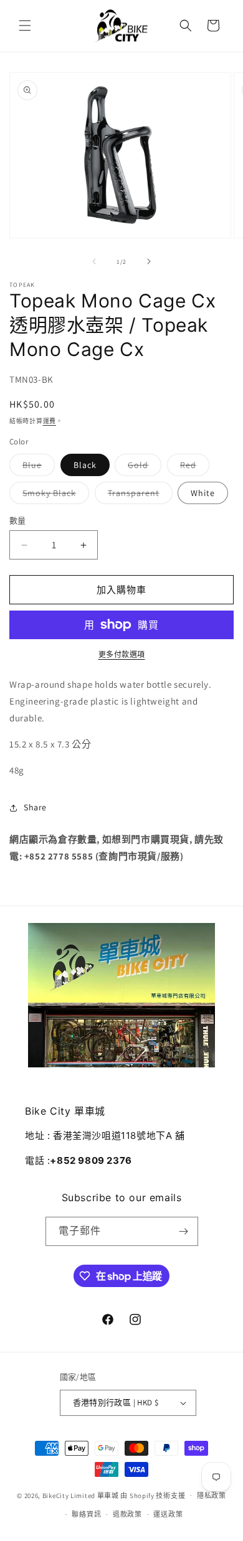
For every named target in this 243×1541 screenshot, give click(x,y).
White (203, 493)
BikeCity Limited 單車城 (80, 1495)
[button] (25, 25)
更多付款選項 (121, 654)
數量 (17, 520)
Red (192, 467)
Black (85, 465)
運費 (49, 421)
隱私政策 (211, 1495)
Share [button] (35, 807)
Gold (142, 467)
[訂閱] (184, 1231)
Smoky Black (53, 495)
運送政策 (168, 1514)
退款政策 (127, 1514)
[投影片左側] (94, 261)
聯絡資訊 (86, 1514)
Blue (36, 467)
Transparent (138, 495)
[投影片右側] (149, 261)
